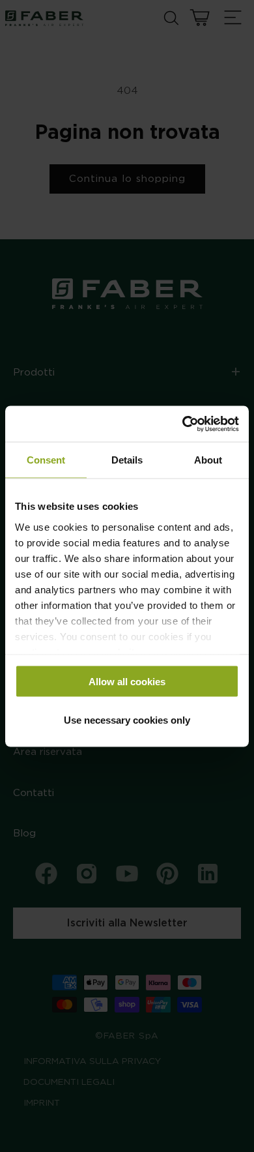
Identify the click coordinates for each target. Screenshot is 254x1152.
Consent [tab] (46, 459)
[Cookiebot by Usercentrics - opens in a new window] (182, 423)
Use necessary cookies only (127, 719)
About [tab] (208, 459)
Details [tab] (127, 459)
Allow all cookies (127, 681)
